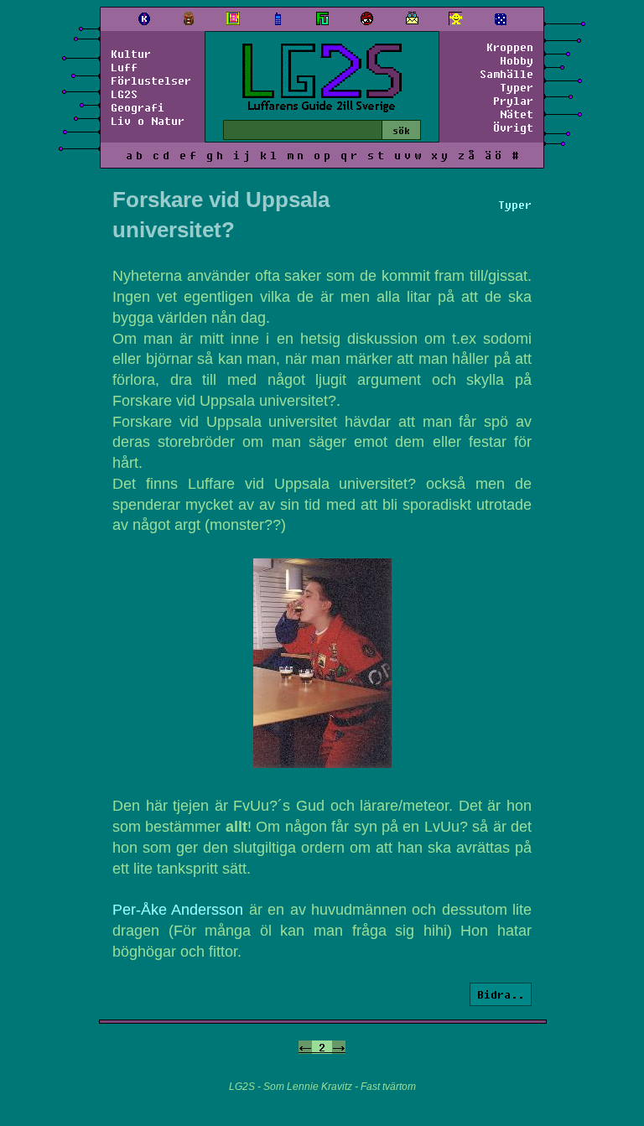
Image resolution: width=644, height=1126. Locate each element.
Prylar (513, 100)
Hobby (516, 60)
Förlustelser (151, 80)
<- (305, 1047)
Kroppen (509, 47)
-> (338, 1047)
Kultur (131, 53)
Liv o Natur (147, 120)
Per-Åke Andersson (177, 909)
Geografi (137, 107)
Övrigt (513, 127)
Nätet (516, 114)
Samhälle (506, 73)
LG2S (124, 94)
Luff (124, 67)
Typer (516, 87)
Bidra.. (500, 994)
